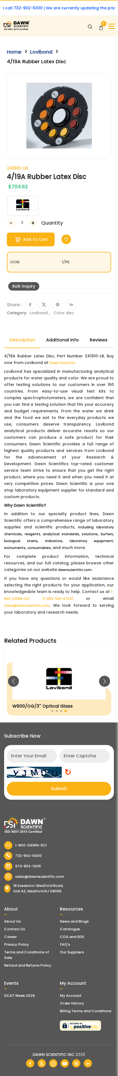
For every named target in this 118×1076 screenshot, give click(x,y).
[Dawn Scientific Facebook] (30, 1063)
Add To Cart (35, 239)
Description (22, 340)
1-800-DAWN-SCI (31, 845)
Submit (59, 788)
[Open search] (90, 26)
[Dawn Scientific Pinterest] (76, 1063)
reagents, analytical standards (52, 534)
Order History (72, 1003)
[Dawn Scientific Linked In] (88, 1063)
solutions (90, 534)
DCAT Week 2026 (19, 995)
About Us (12, 921)
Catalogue (70, 929)
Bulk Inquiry (23, 286)
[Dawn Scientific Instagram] (53, 1063)
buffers (107, 534)
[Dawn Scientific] (16, 29)
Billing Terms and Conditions (85, 1011)
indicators (53, 541)
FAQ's (65, 944)
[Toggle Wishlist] (66, 239)
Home (14, 51)
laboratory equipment (91, 541)
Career (10, 936)
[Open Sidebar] (111, 26)
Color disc (64, 313)
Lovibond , (40, 313)
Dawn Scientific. (62, 362)
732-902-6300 (28, 855)
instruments (15, 547)
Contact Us (14, 929)
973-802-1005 (28, 866)
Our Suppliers (72, 952)
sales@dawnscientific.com (27, 605)
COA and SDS (72, 936)
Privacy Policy (16, 944)
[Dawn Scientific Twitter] (42, 1063)
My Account (71, 995)
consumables (39, 547)
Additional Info (62, 340)
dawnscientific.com (75, 569)
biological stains (21, 541)
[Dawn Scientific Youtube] (65, 1063)
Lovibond (41, 51)
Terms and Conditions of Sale (26, 955)
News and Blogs (74, 921)
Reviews (99, 340)
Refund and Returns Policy (27, 965)
